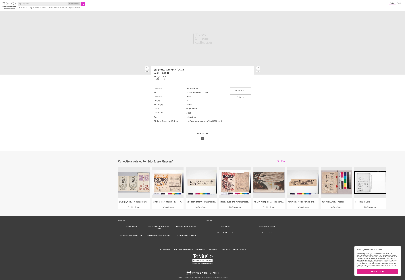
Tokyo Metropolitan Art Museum (186, 235)
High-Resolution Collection (38, 8)
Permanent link (240, 90)
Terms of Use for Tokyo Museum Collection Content (189, 250)
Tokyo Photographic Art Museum (186, 226)
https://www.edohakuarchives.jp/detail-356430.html (204, 121)
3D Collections (22, 8)
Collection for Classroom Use (58, 8)
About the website (164, 250)
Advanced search (74, 4)
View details (281, 161)
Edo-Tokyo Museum (131, 226)
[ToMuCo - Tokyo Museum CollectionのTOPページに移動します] (9, 6)
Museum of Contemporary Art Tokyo (131, 235)
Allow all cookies (377, 271)
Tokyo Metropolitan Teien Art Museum (158, 235)
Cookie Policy (225, 250)
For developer (213, 250)
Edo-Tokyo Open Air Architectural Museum (158, 227)
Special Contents (74, 8)
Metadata (240, 97)
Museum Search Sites (239, 250)
